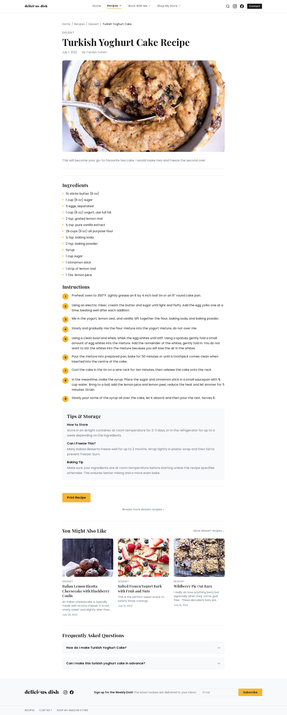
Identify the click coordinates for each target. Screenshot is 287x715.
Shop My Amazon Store (72, 710)
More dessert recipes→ (209, 531)
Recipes (112, 6)
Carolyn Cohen (96, 52)
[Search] (228, 6)
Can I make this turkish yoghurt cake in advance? (105, 663)
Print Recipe (76, 497)
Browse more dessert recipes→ (143, 509)
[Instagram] (235, 6)
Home (97, 6)
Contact (254, 6)
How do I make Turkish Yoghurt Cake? (96, 647)
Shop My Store (167, 6)
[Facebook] (242, 6)
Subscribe (250, 692)
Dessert (93, 24)
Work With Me (137, 6)
